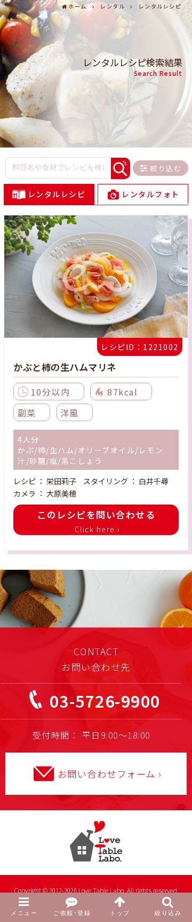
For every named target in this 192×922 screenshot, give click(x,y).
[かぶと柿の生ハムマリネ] (96, 277)
